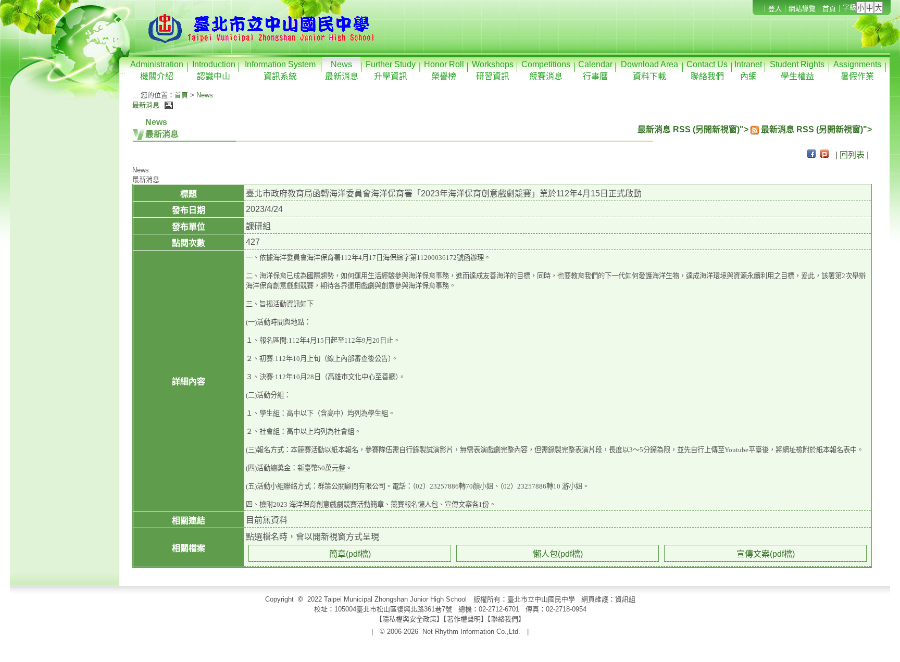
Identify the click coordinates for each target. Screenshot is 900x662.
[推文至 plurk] (824, 155)
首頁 (829, 9)
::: (122, 71)
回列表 (852, 155)
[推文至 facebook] (811, 155)
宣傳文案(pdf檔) (765, 553)
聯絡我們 (504, 619)
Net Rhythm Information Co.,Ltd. (471, 631)
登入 (775, 9)
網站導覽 (802, 9)
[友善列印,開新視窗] (167, 105)
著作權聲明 (464, 619)
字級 (849, 7)
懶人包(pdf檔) (558, 553)
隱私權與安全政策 (409, 619)
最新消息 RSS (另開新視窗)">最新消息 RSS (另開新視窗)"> (755, 129)
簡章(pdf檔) (350, 553)
